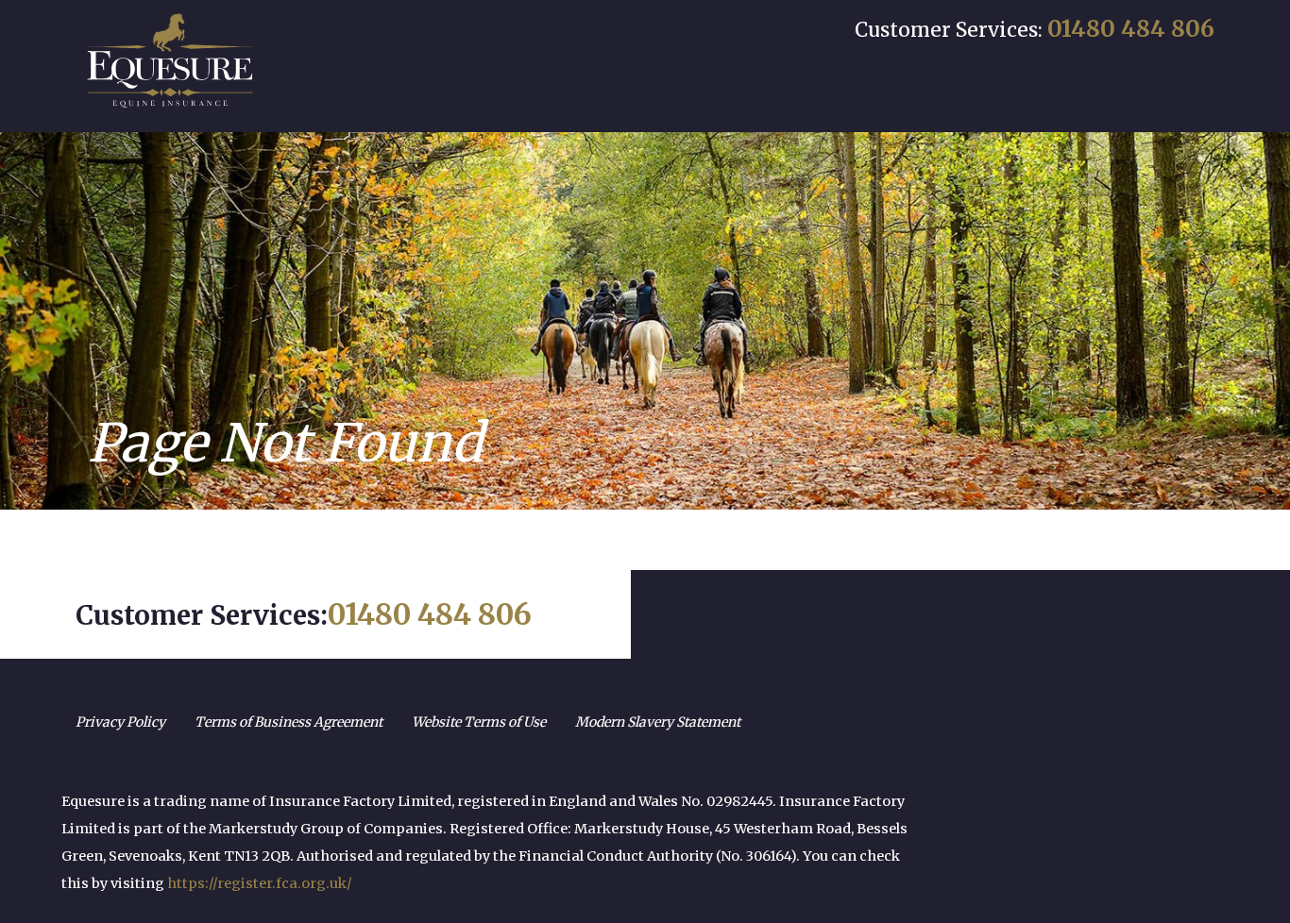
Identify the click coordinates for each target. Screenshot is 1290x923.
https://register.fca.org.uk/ (259, 883)
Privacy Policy (120, 721)
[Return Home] (170, 60)
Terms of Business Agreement (288, 721)
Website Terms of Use (479, 721)
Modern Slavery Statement (657, 721)
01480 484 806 (1130, 28)
